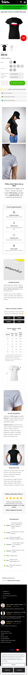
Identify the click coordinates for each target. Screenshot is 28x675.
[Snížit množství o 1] (7, 84)
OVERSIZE (8, 321)
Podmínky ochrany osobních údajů (8, 640)
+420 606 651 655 (6, 593)
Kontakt (2, 635)
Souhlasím (19, 670)
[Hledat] (17, 2)
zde (6, 661)
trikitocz (4, 598)
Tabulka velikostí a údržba (6, 633)
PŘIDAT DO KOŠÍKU (18, 83)
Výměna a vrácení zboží (6, 642)
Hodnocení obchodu (5, 631)
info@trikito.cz (6, 591)
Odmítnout (7, 670)
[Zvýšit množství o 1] (7, 82)
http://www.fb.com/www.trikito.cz (10, 596)
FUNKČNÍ (19, 317)
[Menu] (24, 2)
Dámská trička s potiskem (13, 580)
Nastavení (13, 664)
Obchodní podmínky (5, 638)
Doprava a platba (4, 637)
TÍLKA (19, 321)
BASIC (8, 317)
